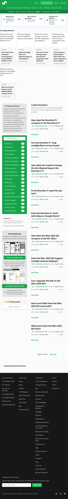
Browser (34, 8)
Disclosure (55, 388)
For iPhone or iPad (8, 381)
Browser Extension (16, 8)
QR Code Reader (40, 403)
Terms (54, 385)
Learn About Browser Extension (14, 286)
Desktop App (27, 8)
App (8, 8)
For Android (6, 385)
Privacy (54, 381)
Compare (38, 458)
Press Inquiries (40, 469)
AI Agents (38, 412)
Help (37, 448)
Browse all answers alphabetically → (14, 226)
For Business (47, 8)
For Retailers (39, 435)
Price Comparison (41, 381)
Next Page (53, 354)
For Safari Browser (8, 398)
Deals (40, 8)
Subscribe (37, 485)
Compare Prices (40, 385)
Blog (59, 8)
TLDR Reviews (46, 11)
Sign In (57, 3)
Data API (54, 8)
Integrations (39, 419)
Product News (55, 11)
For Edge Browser (8, 394)
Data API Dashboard (42, 422)
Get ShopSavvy (47, 3)
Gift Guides (30, 11)
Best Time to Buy (21, 11)
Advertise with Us (41, 451)
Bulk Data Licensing (42, 432)
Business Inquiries (41, 473)
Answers (37, 11)
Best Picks (11, 11)
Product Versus (24, 410)
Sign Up (63, 3)
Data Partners (40, 444)
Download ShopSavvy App (15, 257)
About (37, 455)
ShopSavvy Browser (8, 405)
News (20, 385)
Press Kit (38, 465)
